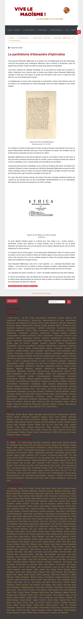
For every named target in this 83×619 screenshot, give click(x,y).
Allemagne (38, 414)
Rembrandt (23, 595)
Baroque (19, 325)
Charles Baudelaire (19, 506)
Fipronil (20, 348)
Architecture (11, 323)
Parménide (10, 585)
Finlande (67, 422)
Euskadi (60, 422)
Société (49, 396)
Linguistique (29, 363)
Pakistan (10, 430)
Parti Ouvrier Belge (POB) (21, 468)
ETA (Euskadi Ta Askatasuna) (34, 450)
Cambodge (72, 417)
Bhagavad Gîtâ (28, 325)
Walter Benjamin (70, 610)
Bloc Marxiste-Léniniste (42, 445)
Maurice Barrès (32, 572)
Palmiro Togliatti (70, 582)
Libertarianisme (12, 363)
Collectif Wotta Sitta (54, 448)
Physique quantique (34, 379)
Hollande (30, 425)
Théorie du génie (30, 401)
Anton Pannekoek (51, 496)
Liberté (21, 363)
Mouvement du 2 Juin (33, 458)
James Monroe (35, 549)
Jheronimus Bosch (26, 554)
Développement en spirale (33, 341)
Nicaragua (56, 427)
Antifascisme (36, 320)
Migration (19, 369)
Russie (68, 430)
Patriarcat (72, 374)
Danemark (63, 419)
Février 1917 (11, 348)
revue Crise (67, 389)
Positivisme (11, 381)
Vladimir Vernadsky (38, 610)
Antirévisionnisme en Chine (53, 320)
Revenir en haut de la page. (41, 293)
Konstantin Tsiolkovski (53, 562)
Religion (53, 386)
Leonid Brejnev (12, 567)
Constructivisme (12, 336)
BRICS (58, 325)
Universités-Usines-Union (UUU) (36, 478)
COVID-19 (67, 336)
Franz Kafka (53, 526)
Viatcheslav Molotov (68, 608)
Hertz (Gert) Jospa (69, 542)
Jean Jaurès (28, 552)
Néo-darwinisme (57, 371)
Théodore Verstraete (68, 602)
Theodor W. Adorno (52, 602)
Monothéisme (49, 369)
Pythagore (34, 592)
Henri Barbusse (12, 542)
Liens (67, 30)
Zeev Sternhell (63, 613)
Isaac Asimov (21, 547)
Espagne (37, 422)
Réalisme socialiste (21, 386)
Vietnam (18, 435)
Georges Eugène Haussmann (39, 534)
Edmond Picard (39, 516)
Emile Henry (48, 519)
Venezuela (10, 435)
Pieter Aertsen (41, 590)
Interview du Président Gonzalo (44, 356)
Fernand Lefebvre (69, 524)
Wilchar (23, 613)
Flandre (28, 348)
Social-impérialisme (27, 396)
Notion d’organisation (14, 374)
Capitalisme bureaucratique (26, 328)
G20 (74, 348)
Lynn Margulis (27, 570)
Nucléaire (41, 374)
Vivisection (24, 407)
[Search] (79, 32)
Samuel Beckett (25, 600)
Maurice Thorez (44, 572)
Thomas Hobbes (26, 605)
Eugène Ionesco (45, 524)
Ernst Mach (63, 521)
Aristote (25, 286)
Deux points (18, 341)
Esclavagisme (11, 346)
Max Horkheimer (70, 572)
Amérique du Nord (49, 414)
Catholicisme (51, 328)
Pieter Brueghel (53, 590)
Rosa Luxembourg (46, 597)
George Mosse (12, 534)
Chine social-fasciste (32, 419)
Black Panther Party (26, 445)
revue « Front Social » (38, 389)
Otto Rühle (46, 582)
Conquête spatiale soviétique (64, 333)
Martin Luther (20, 572)
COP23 (39, 336)
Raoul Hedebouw (56, 592)
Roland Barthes (19, 597)
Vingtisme (16, 407)
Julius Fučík (32, 559)
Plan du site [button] (12, 301)
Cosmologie (58, 336)
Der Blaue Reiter (69, 338)
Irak (47, 425)
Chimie (35, 330)
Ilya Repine (11, 547)
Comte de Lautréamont (67, 509)
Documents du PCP (69, 341)
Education (52, 343)
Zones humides (51, 407)
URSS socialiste (63, 432)
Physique (22, 379)
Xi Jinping (53, 613)
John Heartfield (50, 554)
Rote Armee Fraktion (29, 473)
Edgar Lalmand (28, 516)
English (60, 343)
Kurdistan (10, 427)
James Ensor (24, 549)
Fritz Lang (33, 529)
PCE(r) (50, 468)
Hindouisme (29, 353)
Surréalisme (33, 399)
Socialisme (40, 396)
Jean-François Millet (50, 552)
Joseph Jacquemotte (22, 557)
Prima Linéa (55, 470)
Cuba (57, 419)
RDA (50, 430)
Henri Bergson (24, 542)
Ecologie (35, 343)
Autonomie (14, 445)
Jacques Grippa (70, 547)
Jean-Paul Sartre (65, 552)
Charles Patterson (58, 506)
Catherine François (64, 504)
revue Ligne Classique (36, 391)
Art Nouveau (33, 323)
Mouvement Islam (48, 458)
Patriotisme (11, 376)
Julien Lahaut (22, 559)
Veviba (9, 407)
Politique (62, 379)
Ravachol (73, 592)
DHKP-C (20, 450)
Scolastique (11, 394)
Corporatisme (48, 336)
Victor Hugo (11, 610)
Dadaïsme (45, 338)
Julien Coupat (71, 557)
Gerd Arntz (50, 537)
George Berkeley (57, 531)
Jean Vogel (38, 552)
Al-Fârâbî (31, 488)
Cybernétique (27, 338)
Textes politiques (56, 30)
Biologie (44, 325)
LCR (70, 455)
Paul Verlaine (57, 585)
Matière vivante (70, 366)
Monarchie (29, 369)
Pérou (31, 430)
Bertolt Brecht (30, 501)
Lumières (52, 363)
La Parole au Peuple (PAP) (57, 455)
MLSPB (21, 458)
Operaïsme (41, 463)
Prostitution (72, 381)
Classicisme (60, 330)
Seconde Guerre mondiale (32, 394)
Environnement (71, 343)
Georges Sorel (12, 537)
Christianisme (43, 330)
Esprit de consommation (27, 346)
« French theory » (13, 318)
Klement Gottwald (36, 562)
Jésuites (10, 455)
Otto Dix (27, 582)
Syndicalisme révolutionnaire (36, 475)
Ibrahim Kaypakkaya (69, 544)
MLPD (15, 458)
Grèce (15, 425)
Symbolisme (54, 399)
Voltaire (49, 610)
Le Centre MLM (28, 30)
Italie (61, 425)
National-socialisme (24, 460)
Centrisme (10, 330)
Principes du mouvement (50, 381)
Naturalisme (22, 371)
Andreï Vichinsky (24, 496)
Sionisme (72, 394)
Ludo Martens (71, 567)
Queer (44, 384)
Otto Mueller (36, 582)
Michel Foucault (30, 575)
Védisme (60, 404)
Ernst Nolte (72, 521)
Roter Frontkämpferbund (55, 473)
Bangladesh (35, 417)
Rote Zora (42, 473)
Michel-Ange (55, 575)
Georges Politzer (70, 534)
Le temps (42, 361)
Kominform (30, 455)
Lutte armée (61, 363)
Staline (31, 602)
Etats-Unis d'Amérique (49, 422)
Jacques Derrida (57, 547)
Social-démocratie (13, 475)
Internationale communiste (44, 453)
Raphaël (66, 592)
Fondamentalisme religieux (42, 348)
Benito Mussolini (18, 501)
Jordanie (73, 425)
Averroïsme (33, 286)
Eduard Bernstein (65, 516)
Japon (66, 425)
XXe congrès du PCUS (37, 407)
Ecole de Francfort (22, 343)
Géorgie (9, 425)
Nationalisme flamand (39, 460)
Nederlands (32, 371)
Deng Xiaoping (50, 514)
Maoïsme (10, 366)
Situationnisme (12, 396)
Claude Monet (52, 509)
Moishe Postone (36, 577)
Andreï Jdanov (12, 496)
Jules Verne (50, 557)
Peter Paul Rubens (13, 587)
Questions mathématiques (58, 384)
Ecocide (9, 343)
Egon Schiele (17, 519)
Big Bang (37, 325)
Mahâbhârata (71, 363)
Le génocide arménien (29, 361)
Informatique (11, 356)
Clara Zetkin (24, 509)
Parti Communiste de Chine (24, 465)
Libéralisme (72, 361)
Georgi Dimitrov (24, 537)
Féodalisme (72, 346)
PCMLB (67, 468)
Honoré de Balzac (13, 544)
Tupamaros (51, 475)
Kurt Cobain (67, 562)
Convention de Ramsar (27, 336)
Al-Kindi (38, 488)
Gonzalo (73, 537)
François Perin (33, 526)
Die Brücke (57, 341)
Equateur (29, 422)
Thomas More (39, 605)
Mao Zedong (51, 570)
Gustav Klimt (11, 539)
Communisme (45, 333)
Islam (58, 356)
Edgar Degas (17, 516)
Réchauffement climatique (39, 386)
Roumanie (62, 430)
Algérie (31, 414)
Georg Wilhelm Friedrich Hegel (37, 531)
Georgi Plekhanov (38, 537)
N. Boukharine (49, 577)
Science (73, 391)
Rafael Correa (44, 592)
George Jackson (70, 531)
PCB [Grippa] (36, 468)
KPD (37, 455)
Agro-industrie (41, 318)
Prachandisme (35, 381)
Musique (73, 369)
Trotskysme (27, 404)
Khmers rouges (19, 455)
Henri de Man (36, 542)
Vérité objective (70, 404)
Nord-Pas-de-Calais (69, 427)
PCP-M (73, 468)
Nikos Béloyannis (49, 580)
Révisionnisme (62, 386)
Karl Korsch (53, 559)
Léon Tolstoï (60, 564)
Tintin (62, 605)
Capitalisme (11, 328)
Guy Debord (61, 539)
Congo (51, 419)
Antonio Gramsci (64, 496)
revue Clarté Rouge (55, 389)
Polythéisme (71, 379)
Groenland (22, 425)
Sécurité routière (49, 394)
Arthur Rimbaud (25, 498)
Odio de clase (25, 463)
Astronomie (54, 323)
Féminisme (62, 346)
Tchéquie (22, 432)
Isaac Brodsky (33, 547)
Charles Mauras (44, 506)
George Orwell (23, 534)
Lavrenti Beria (21, 564)
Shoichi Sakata (52, 600)
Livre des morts (41, 363)
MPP (57, 458)
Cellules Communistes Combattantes (32, 448)
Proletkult (63, 381)
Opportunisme (63, 374)
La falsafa (37, 358)
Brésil (57, 417)
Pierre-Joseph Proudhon (26, 590)
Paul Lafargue (46, 585)
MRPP (66, 458)
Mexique (30, 427)
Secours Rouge (70, 473)
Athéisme (62, 323)
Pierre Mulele (58, 587)
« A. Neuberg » (12, 488)
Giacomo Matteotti (62, 537)
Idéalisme (47, 353)
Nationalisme (11, 371)
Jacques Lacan (12, 549)
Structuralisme (12, 399)
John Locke (61, 554)
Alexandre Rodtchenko (62, 491)
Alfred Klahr (16, 493)
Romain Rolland (32, 597)
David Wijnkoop (38, 514)
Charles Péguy (70, 506)
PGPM (24, 470)
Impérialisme (57, 353)
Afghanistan (11, 414)
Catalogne (10, 419)
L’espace (30, 358)
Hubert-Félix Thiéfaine (29, 544)
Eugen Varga (33, 524)
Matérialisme (19, 366)
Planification (47, 379)
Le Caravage (32, 564)
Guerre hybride (50, 351)
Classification (71, 330)
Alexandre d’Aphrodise (15, 286)
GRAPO (31, 453)
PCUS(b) (18, 470)
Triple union (17, 404)
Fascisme (59, 450)
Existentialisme (51, 346)
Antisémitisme (71, 320)
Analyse (17, 30)
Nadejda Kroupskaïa (62, 577)
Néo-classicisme (43, 371)
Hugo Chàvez (56, 544)
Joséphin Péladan (37, 557)
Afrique (18, 414)
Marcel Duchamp (64, 570)
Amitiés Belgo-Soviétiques (31, 442)
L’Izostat (43, 455)
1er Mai (25, 318)
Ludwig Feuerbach (13, 570)
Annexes (68, 318)
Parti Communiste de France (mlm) (47, 465)
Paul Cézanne (35, 585)
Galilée (67, 529)
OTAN (48, 463)
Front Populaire (21, 453)
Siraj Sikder (17, 602)
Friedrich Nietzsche (20, 529)
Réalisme (10, 386)
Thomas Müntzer (52, 605)
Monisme (38, 369)
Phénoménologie (59, 376)
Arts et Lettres (44, 323)
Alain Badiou (46, 488)
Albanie (24, 414)
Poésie (55, 379)
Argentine (72, 414)
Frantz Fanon (43, 526)
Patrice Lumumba (22, 585)
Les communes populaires (56, 361)
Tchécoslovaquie (13, 432)
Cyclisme (37, 338)
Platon (9, 592)
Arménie (9, 417)
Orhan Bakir (18, 582)
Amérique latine (62, 414)
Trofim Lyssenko (32, 608)
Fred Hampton (64, 526)
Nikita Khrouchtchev (22, 580)
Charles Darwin (32, 506)
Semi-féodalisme (62, 394)
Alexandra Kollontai (13, 491)
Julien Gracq (11, 559)
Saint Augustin (59, 597)
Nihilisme (67, 371)
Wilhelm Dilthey (32, 613)
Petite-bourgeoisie (43, 376)
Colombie (44, 419)
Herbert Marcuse (49, 542)
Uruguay (73, 432)
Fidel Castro (11, 526)
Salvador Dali (71, 597)
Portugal (45, 430)
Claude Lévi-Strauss (38, 509)
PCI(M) (60, 468)
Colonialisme (23, 333)
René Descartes (46, 595)
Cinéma (52, 330)
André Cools (49, 493)
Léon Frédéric (49, 564)
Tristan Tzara (20, 608)
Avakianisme (71, 323)
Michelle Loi (65, 575)
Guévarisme (19, 353)
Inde (43, 425)
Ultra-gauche (36, 404)
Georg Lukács (20, 531)
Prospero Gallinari (23, 592)
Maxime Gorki (11, 575)
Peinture (31, 376)
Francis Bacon (21, 526)
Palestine (17, 430)
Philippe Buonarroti (28, 587)
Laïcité (65, 358)
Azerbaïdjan (25, 417)
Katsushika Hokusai (20, 562)
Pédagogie (21, 376)
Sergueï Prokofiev (39, 600)
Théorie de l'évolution (14, 401)
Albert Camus (57, 488)
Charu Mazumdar (13, 509)
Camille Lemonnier (22, 504)
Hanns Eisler (71, 539)
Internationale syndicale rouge (65, 453)
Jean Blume (57, 549)
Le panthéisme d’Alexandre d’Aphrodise (36, 54)
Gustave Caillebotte (24, 539)
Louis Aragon (31, 567)
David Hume (27, 514)
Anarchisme (46, 442)
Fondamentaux (42, 30)
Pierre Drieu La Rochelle (44, 587)
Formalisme (58, 348)
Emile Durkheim (37, 519)
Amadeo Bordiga (28, 493)
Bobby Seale (53, 501)
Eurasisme (41, 346)
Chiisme (28, 330)
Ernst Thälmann (12, 524)
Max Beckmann (57, 572)
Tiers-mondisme (56, 401)
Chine (21, 419)
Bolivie (51, 417)
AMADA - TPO (15, 442)
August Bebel (36, 498)
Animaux (61, 318)
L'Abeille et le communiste (16, 358)
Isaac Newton (45, 547)
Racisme (73, 384)
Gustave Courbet (38, 539)
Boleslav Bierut (64, 501)
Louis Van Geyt (58, 567)
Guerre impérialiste (63, 351)
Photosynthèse (12, 379)
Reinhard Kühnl (12, 595)
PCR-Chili (10, 470)
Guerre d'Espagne (36, 351)
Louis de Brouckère (44, 567)
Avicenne (53, 498)
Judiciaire (72, 356)
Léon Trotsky (71, 564)
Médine (20, 575)
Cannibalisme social (69, 325)
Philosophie (72, 376)
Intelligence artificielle (24, 356)
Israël (56, 425)
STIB (22, 475)
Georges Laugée (57, 534)
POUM (47, 470)
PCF (55, 468)
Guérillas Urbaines (22, 351)
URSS (55, 432)
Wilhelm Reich (44, 613)
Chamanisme (19, 330)
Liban (17, 427)
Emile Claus (27, 519)
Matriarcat (10, 369)
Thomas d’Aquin (12, 605)
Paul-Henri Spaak (69, 585)
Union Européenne (45, 432)
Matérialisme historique (41, 38)
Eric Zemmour (34, 521)
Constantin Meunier (13, 511)
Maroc (23, 427)
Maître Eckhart (39, 570)
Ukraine (35, 432)
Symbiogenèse (43, 399)
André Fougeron (60, 493)
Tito (66, 605)
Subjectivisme (23, 399)
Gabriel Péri (42, 529)
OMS (34, 463)
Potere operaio (37, 470)
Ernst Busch (53, 521)
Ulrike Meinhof (44, 608)
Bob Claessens (41, 501)
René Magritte (58, 595)
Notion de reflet (30, 374)
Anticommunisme (24, 320)
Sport (74, 396)
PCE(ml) (44, 468)
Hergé (58, 542)
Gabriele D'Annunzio (56, 529)
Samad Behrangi (12, 600)
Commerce (34, 333)
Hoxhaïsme (39, 353)
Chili (16, 419)
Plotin (14, 592)
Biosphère (51, 325)
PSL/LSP (64, 470)
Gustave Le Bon (50, 539)
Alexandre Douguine (46, 491)
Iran (51, 425)
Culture (18, 338)
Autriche (17, 417)
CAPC (15, 448)
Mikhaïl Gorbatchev (22, 577)
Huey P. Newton (44, 544)
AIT (8, 442)
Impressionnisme (70, 353)
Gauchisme (10, 351)
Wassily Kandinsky (13, 613)
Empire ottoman (19, 422)
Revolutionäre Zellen (14, 473)
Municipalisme (62, 369)
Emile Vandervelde (60, 519)
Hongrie (37, 425)
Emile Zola (72, 519)
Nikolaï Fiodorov (36, 580)
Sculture (19, 394)
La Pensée (59, 358)
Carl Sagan (35, 504)
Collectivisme (11, 333)
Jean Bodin (67, 549)
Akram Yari (22, 488)
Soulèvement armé (62, 396)
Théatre (73, 399)
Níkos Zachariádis (63, 580)
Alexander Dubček (69, 488)
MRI (61, 458)
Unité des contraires (49, 404)
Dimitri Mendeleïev (63, 514)
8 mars (32, 318)
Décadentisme (56, 338)
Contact (73, 30)
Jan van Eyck (47, 549)
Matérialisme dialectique (35, 366)
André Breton (39, 493)
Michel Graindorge (43, 575)
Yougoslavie (26, 435)
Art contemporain (22, 323)
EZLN (48, 450)
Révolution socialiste (21, 389)
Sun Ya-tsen (39, 602)
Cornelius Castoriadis (46, 511)
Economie (43, 343)
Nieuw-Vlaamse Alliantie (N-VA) (59, 460)
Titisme (66, 401)
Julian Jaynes (60, 557)
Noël (74, 371)
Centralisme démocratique (66, 328)
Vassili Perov (55, 608)
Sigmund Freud (65, 600)
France (73, 422)
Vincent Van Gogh (23, 610)
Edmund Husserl (52, 516)
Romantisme (49, 391)
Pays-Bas (25, 430)
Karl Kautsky (42, 559)
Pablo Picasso (57, 582)
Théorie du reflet (43, 401)
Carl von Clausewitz (47, 504)
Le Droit (16, 361)
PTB (70, 470)
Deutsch (9, 341)
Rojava (55, 430)
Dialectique (48, 341)
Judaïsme (64, 356)
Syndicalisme (65, 399)
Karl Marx (62, 559)
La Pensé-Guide (48, 358)
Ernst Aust (44, 521)
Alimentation (52, 318)
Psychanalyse (24, 384)
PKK (29, 470)
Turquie (29, 432)
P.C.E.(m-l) (55, 463)
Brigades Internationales (60, 445)
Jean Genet (18, 552)
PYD (74, 470)
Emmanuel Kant (12, 521)
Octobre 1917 (51, 374)
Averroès (45, 498)
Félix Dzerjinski (57, 524)
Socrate (25, 602)
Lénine (40, 564)
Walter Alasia (58, 610)
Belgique (44, 417)
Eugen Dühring (23, 524)
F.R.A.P (53, 450)
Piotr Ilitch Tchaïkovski (68, 590)
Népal (49, 427)
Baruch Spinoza (62, 498)
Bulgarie (64, 417)
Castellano (41, 328)
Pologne (38, 430)
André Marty (71, 493)
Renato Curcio (33, 595)
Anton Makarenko (37, 496)
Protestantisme (12, 384)
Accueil (10, 30)
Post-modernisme (22, 381)
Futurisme (67, 348)
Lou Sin (21, 567)
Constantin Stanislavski (29, 511)
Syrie (74, 430)
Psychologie (35, 384)
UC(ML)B (60, 475)
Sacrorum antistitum (62, 391)
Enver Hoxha (23, 521)
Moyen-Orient (40, 427)
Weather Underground (58, 478)
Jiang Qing (39, 554)
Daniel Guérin (60, 511)
